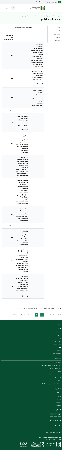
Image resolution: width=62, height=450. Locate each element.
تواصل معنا (58, 396)
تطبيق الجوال (55, 432)
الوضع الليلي (55, 425)
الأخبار (60, 347)
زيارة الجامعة (58, 402)
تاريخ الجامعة (58, 329)
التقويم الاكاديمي (57, 341)
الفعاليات (59, 350)
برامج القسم (57, 34)
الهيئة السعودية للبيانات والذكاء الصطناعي (52, 366)
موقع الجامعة (13, 8)
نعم (42, 315)
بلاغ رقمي (59, 405)
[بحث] (7, 8)
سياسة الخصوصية (57, 353)
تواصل (58, 37)
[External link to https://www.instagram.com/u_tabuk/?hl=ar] (59, 415)
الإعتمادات (59, 338)
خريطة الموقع (49, 432)
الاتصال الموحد (58, 393)
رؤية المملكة (58, 378)
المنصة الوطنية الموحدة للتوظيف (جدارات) (52, 384)
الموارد (58, 31)
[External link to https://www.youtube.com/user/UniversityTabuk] (51, 415)
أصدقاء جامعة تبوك (57, 344)
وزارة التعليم (58, 363)
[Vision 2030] (23, 444)
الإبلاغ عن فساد (57, 399)
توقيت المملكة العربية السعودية (23, 309)
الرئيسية (59, 16)
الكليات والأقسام (57, 332)
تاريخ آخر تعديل (58, 309)
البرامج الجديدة (58, 335)
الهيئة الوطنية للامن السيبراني (55, 369)
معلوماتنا (57, 41)
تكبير (59, 425)
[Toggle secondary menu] (2, 8)
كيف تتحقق (29, 2)
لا (36, 315)
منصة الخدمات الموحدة (56, 375)
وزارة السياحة (58, 381)
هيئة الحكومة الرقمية (56, 372)
